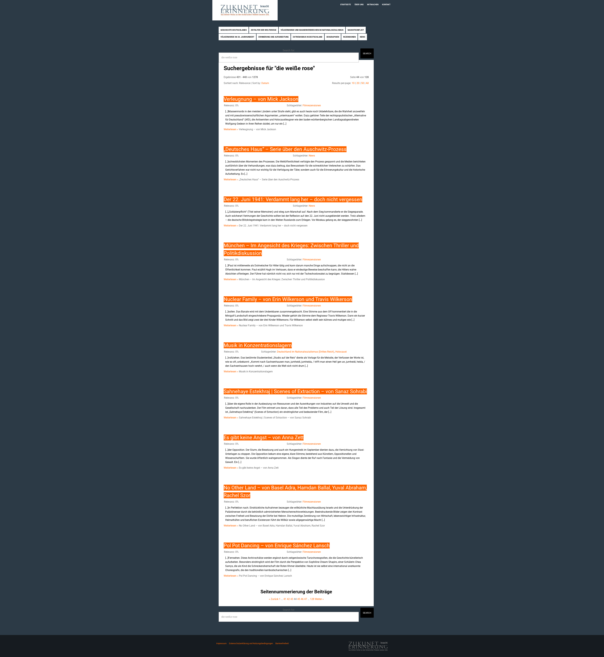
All (367, 83)
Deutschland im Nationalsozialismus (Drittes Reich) (305, 351)
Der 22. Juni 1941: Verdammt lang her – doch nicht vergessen (293, 199)
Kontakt (386, 4)
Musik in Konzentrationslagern (258, 345)
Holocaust (341, 351)
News (362, 37)
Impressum (221, 643)
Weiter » (319, 599)
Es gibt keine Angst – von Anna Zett (264, 437)
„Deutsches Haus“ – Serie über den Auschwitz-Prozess (285, 149)
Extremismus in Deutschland (307, 37)
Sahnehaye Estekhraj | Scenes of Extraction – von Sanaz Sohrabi (295, 391)
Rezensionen (349, 37)
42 (288, 599)
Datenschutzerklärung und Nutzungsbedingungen (251, 643)
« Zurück (273, 599)
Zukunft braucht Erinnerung (245, 10)
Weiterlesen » (231, 129)
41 (284, 599)
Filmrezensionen (312, 105)
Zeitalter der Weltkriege (263, 30)
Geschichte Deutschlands (234, 30)
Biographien (333, 37)
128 (312, 599)
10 (353, 83)
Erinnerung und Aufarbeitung (273, 37)
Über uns (359, 4)
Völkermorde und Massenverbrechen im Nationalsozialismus (312, 30)
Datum (265, 83)
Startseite (345, 4)
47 (305, 599)
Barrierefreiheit (282, 643)
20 (357, 83)
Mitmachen (372, 4)
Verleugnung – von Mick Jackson (261, 99)
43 (291, 599)
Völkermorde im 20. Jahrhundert (237, 37)
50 (362, 83)
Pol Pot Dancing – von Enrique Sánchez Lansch (277, 545)
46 (302, 599)
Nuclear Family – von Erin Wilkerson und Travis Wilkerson (288, 299)
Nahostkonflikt (356, 30)
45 (298, 599)
